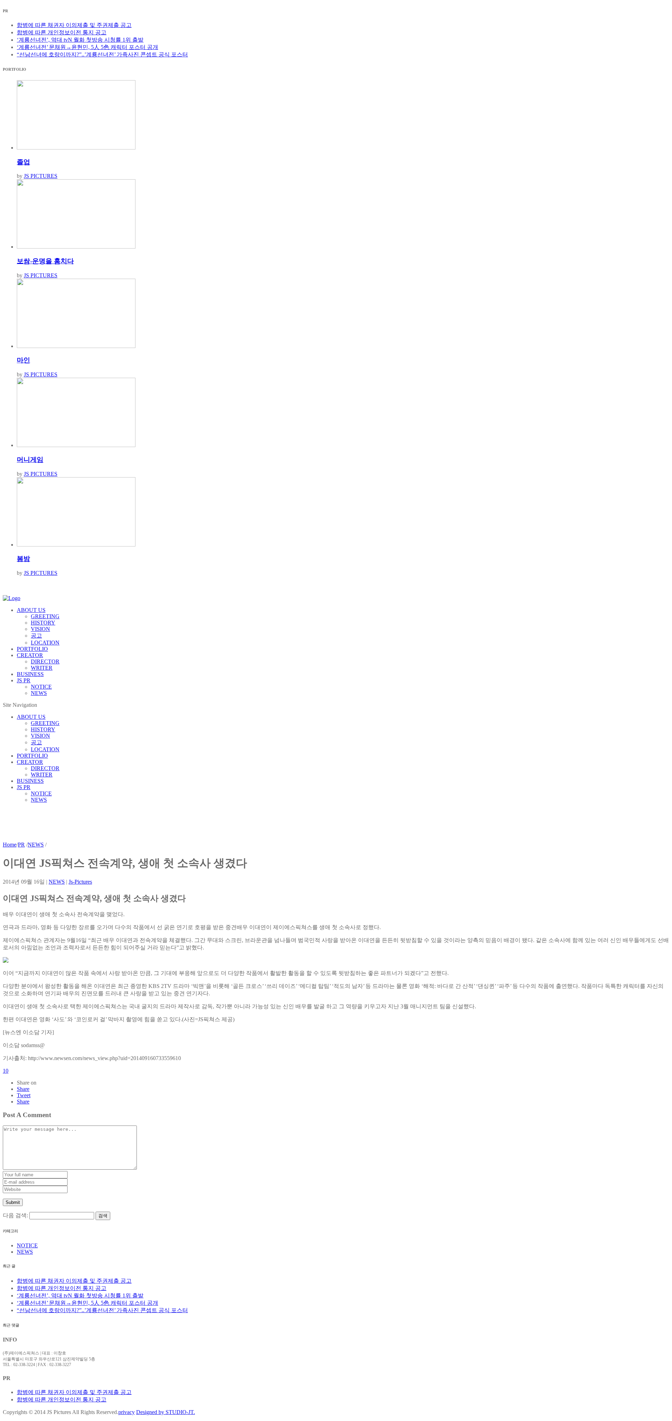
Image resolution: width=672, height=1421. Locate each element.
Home (9, 845)
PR (21, 845)
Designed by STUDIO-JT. (165, 1412)
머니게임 (30, 459)
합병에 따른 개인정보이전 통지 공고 (61, 32)
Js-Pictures (80, 882)
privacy (126, 1412)
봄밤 (23, 558)
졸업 (23, 162)
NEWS (36, 845)
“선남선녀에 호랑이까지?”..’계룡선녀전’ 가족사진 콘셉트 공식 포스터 (102, 54)
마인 (23, 360)
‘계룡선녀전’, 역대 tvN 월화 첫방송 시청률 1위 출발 (80, 40)
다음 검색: (15, 1215)
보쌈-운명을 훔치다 (45, 261)
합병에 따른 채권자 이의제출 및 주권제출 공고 (74, 25)
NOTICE (27, 1245)
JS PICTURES (40, 176)
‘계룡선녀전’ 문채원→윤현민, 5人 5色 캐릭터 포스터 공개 (87, 47)
